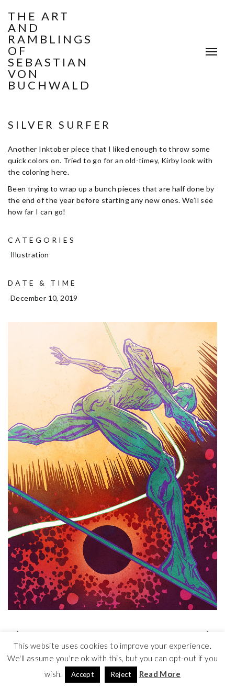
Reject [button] (121, 674)
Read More (160, 674)
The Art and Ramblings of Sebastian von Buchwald (50, 50)
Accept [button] (82, 674)
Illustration (29, 254)
